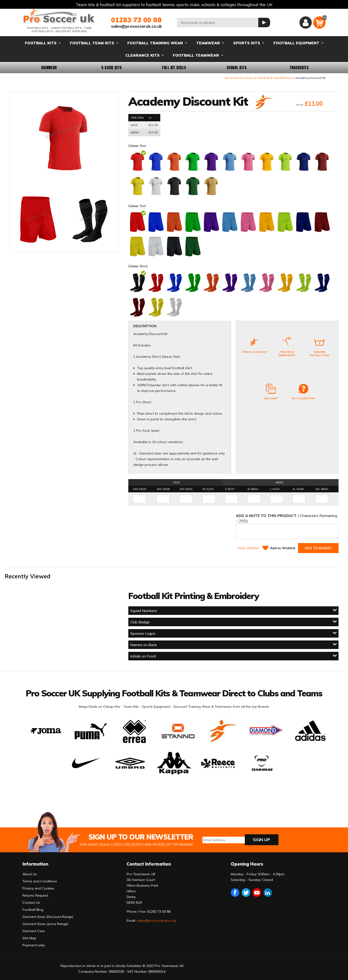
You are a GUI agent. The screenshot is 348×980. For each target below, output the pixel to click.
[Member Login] (305, 22)
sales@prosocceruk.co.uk (136, 26)
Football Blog (32, 909)
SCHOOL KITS (236, 67)
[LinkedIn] (267, 892)
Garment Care (33, 931)
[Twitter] (246, 892)
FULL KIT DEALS (174, 67)
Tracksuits (299, 67)
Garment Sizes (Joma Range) (45, 924)
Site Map (29, 938)
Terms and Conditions (39, 881)
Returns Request (35, 895)
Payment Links (33, 945)
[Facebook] (235, 892)
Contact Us (31, 902)
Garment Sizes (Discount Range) (47, 917)
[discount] (263, 102)
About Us (29, 874)
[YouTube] (257, 892)
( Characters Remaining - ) (286, 518)
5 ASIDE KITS (111, 67)
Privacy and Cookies (38, 888)
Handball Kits (282, 78)
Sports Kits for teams (239, 78)
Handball (263, 78)
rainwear (49, 67)
